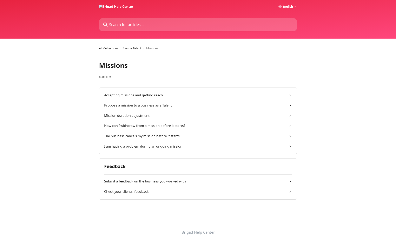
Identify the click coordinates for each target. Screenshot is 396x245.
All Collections (108, 48)
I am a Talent (132, 48)
